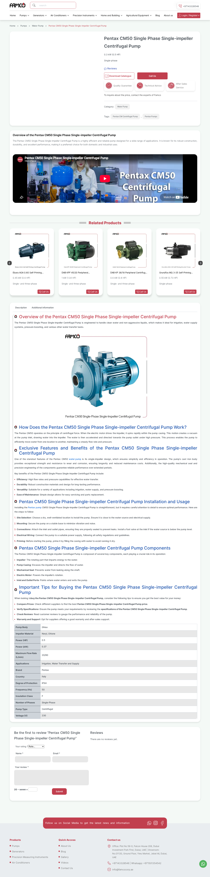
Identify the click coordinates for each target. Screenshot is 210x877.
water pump (75, 459)
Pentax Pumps (151, 116)
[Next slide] (9, 263)
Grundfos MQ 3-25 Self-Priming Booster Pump (175, 273)
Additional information (43, 307)
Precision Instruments (83, 15)
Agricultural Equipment (137, 15)
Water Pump (38, 26)
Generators (38, 15)
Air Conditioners (58, 15)
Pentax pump (35, 507)
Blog (157, 15)
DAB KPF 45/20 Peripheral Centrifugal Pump (75, 273)
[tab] (21, 309)
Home (13, 15)
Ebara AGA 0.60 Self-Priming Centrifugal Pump (27, 273)
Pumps (23, 15)
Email (56, 753)
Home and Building (110, 15)
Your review (22, 767)
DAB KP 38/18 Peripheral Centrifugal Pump (128, 273)
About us (168, 15)
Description (21, 307)
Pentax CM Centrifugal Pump (125, 116)
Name (19, 753)
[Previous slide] (200, 263)
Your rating (21, 746)
